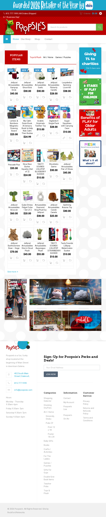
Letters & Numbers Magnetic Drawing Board (14, 126)
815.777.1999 (12, 13)
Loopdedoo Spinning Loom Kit (67, 85)
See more (11, 272)
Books (46, 445)
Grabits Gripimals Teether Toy (40, 123)
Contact (67, 398)
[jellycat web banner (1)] (65, 292)
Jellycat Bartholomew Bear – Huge (14, 245)
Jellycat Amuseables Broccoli (14, 207)
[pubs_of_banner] (65, 321)
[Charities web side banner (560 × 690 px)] (90, 61)
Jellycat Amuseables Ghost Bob (27, 85)
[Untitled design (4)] (90, 153)
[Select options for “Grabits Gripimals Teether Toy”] (37, 135)
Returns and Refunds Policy (88, 411)
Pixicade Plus (14, 165)
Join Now (51, 374)
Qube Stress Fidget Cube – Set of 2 (27, 207)
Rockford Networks (16, 512)
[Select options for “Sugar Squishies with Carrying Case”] (64, 138)
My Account (68, 402)
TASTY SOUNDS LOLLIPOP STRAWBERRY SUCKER (54, 248)
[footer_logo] (18, 346)
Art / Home (49, 412)
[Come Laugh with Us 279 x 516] (16, 299)
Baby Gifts (48, 441)
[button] (11, 99)
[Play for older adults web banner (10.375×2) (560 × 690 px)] (90, 123)
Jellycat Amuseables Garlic (40, 85)
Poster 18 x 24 (51, 435)
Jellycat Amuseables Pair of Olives (67, 166)
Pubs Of (49, 423)
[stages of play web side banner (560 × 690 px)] (90, 92)
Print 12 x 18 (51, 428)
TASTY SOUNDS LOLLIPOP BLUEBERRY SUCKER (40, 169)
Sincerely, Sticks (50, 417)
